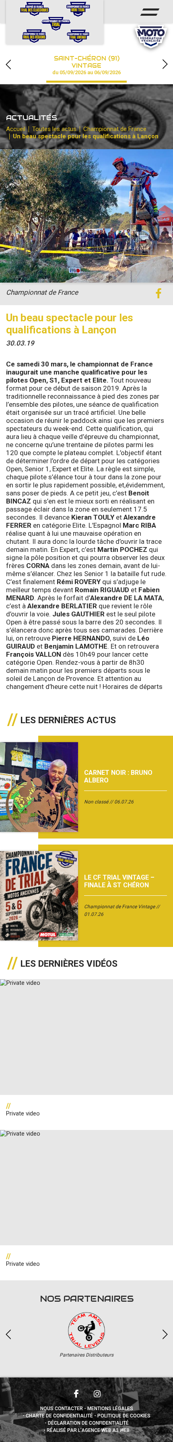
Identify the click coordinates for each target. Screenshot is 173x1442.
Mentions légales (110, 1408)
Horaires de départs (133, 687)
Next (165, 64)
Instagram (97, 1394)
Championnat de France (114, 129)
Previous (8, 64)
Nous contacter (61, 1408)
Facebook (76, 1394)
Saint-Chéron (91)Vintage (86, 65)
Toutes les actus (54, 129)
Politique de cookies (123, 1416)
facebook (158, 293)
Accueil (15, 129)
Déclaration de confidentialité (88, 1423)
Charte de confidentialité (59, 1416)
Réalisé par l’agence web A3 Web (88, 1430)
